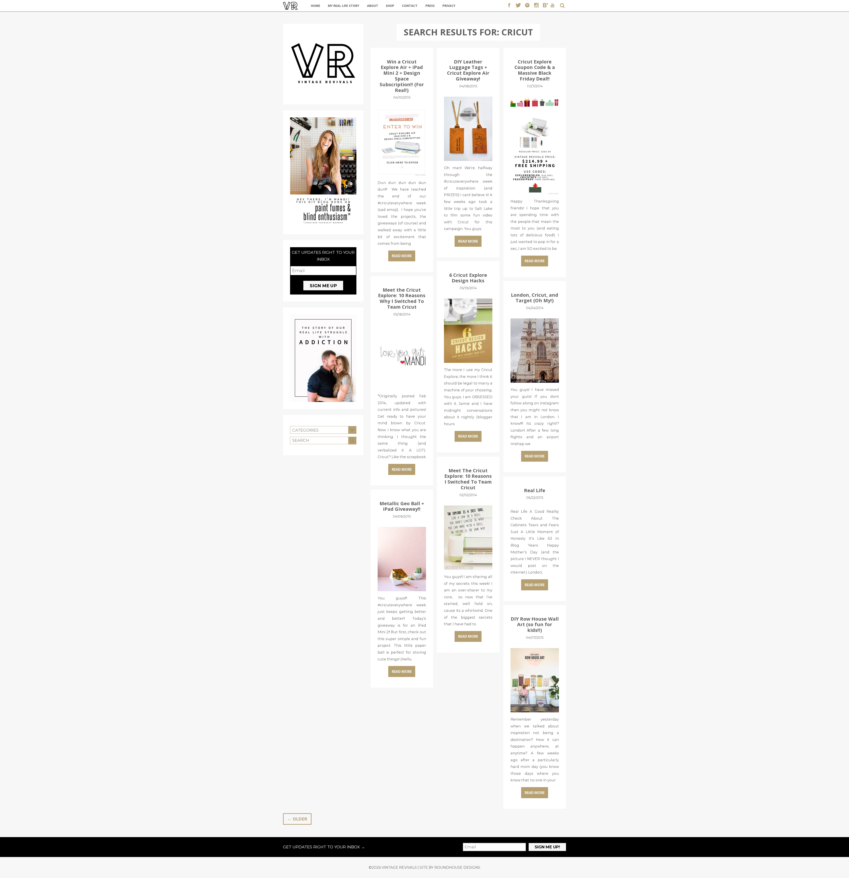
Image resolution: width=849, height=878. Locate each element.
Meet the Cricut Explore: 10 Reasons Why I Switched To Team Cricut (401, 298)
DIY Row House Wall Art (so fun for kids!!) (535, 624)
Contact (409, 6)
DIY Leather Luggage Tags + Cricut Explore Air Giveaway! (468, 70)
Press (430, 6)
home (315, 6)
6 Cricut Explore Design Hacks (468, 278)
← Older (297, 819)
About (372, 6)
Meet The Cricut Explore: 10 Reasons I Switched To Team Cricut (468, 479)
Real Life (534, 490)
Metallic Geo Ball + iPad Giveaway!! (402, 506)
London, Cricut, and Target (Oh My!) (534, 298)
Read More (402, 255)
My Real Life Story (343, 6)
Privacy (448, 6)
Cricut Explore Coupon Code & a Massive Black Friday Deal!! (534, 70)
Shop (390, 6)
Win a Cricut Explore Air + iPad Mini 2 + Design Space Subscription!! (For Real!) (402, 76)
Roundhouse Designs (457, 867)
